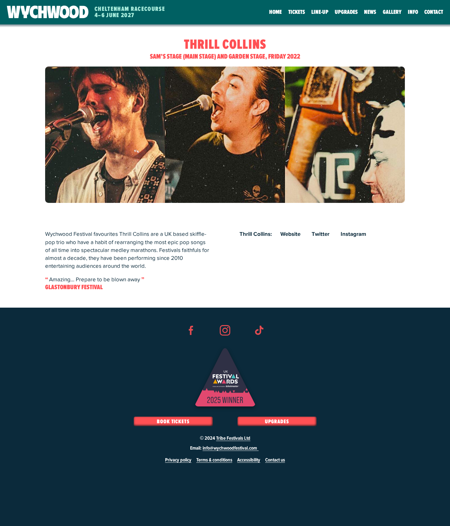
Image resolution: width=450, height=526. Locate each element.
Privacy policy (178, 460)
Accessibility (248, 460)
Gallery (392, 12)
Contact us (275, 460)
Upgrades (346, 12)
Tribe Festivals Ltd (233, 438)
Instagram (353, 234)
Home (275, 12)
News (370, 12)
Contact (433, 12)
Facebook (191, 342)
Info (413, 12)
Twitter (320, 234)
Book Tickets (173, 421)
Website (290, 234)
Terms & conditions (214, 460)
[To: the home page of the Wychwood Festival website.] (48, 12)
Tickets (296, 12)
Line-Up (319, 12)
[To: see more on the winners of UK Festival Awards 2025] (225, 377)
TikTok (259, 342)
